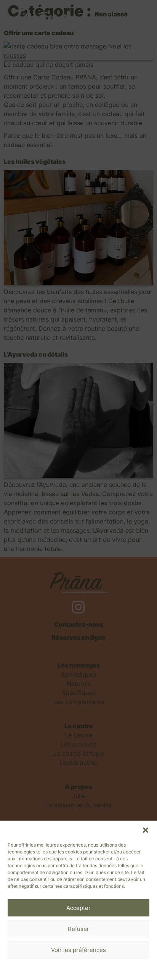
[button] (145, 830)
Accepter (78, 907)
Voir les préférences (78, 949)
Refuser (78, 928)
